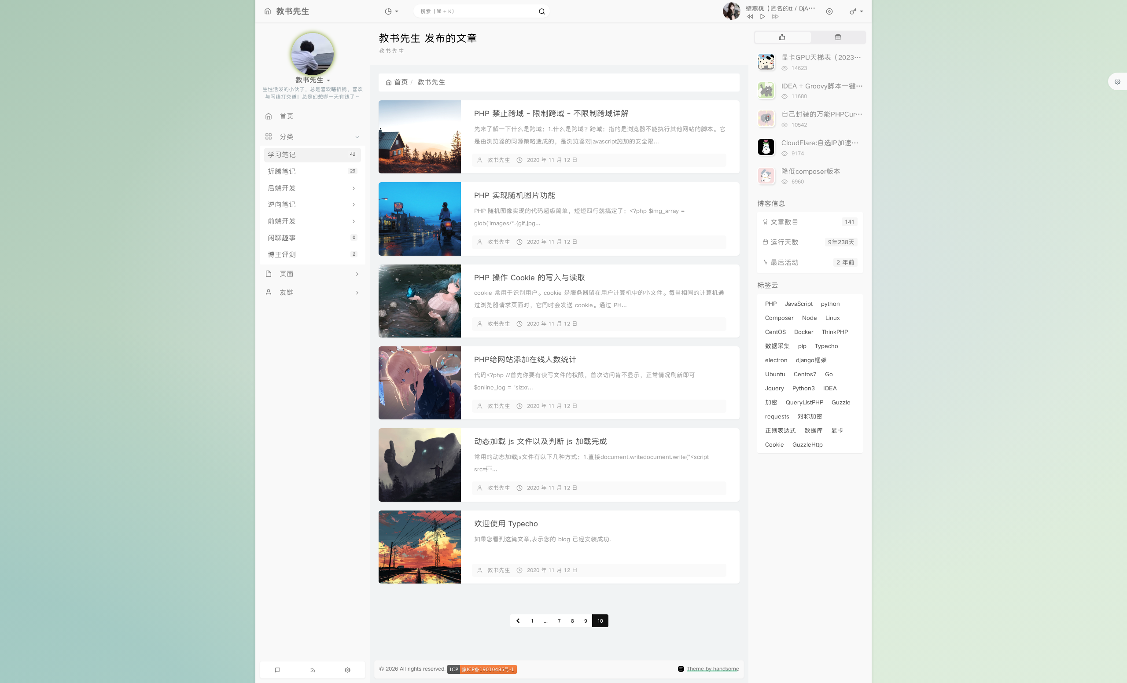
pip (802, 346)
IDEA (830, 388)
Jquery (774, 388)
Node (809, 318)
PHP (771, 304)
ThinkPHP (835, 332)
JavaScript (799, 304)
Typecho (826, 346)
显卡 (837, 430)
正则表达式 (780, 430)
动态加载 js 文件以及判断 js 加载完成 (540, 441)
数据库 (813, 430)
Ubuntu (775, 374)
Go (829, 374)
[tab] (782, 37)
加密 (771, 402)
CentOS (775, 332)
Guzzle (841, 402)
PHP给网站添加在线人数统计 (525, 359)
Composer (779, 318)
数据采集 (777, 346)
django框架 (811, 360)
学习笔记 (311, 154)
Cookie (774, 444)
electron (776, 360)
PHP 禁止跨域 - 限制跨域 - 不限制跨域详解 (551, 113)
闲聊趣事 (311, 237)
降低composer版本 (810, 171)
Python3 (803, 388)
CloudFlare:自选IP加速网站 (823, 142)
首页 (401, 82)
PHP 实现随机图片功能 (515, 195)
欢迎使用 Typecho (506, 523)
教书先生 (498, 160)
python (830, 304)
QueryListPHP (804, 402)
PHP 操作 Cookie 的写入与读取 (529, 277)
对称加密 (810, 416)
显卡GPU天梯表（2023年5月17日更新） (844, 57)
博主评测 (311, 254)
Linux (832, 318)
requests (777, 416)
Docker (804, 332)
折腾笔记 (311, 171)
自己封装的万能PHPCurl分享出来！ (836, 114)
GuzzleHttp (807, 444)
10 (600, 620)
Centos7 (805, 374)
